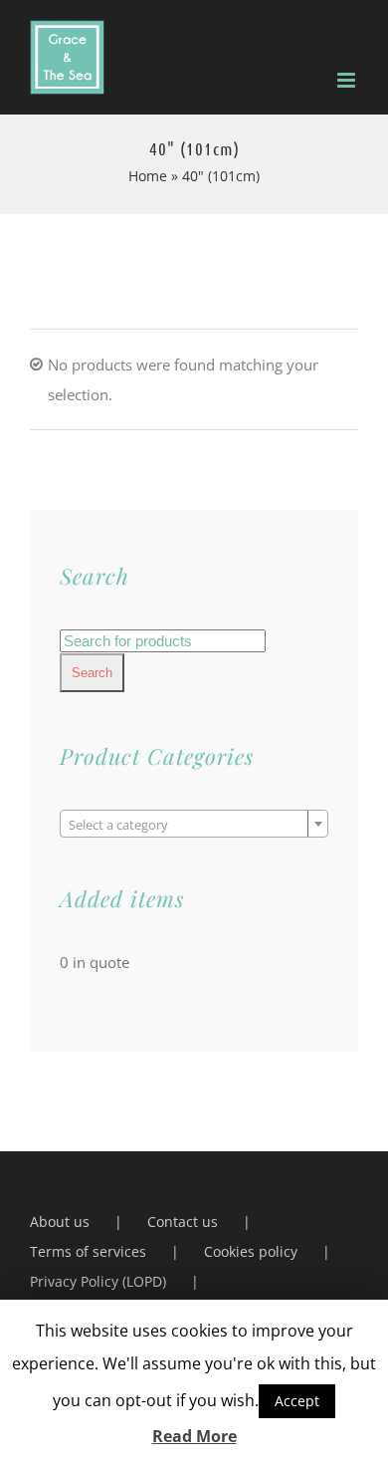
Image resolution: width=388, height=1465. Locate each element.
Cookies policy (250, 1251)
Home (147, 175)
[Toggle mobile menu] (347, 80)
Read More (194, 1436)
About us (60, 1221)
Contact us (182, 1221)
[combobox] (194, 824)
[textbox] (194, 825)
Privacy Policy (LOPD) (98, 1281)
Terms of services (88, 1251)
